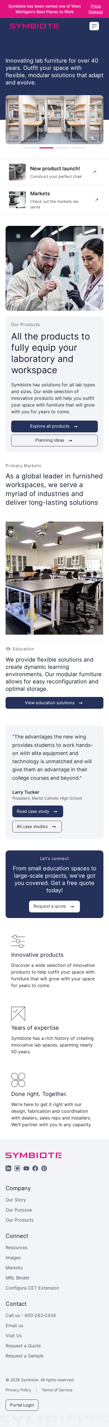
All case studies (32, 826)
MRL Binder (18, 1278)
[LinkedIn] (8, 1168)
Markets (14, 1267)
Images (13, 1257)
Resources (16, 1247)
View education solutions (50, 702)
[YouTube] (26, 1168)
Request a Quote (23, 1345)
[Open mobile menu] (94, 26)
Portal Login (22, 1405)
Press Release (96, 9)
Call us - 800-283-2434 (31, 1315)
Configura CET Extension (32, 1288)
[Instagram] (17, 1168)
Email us (14, 1325)
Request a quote (50, 906)
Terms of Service (57, 1389)
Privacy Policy (18, 1389)
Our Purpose (19, 1210)
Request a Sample (25, 1356)
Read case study (33, 811)
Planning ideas (49, 440)
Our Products (20, 1220)
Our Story (16, 1200)
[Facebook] (35, 1168)
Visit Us (14, 1335)
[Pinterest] (44, 1168)
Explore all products (50, 426)
